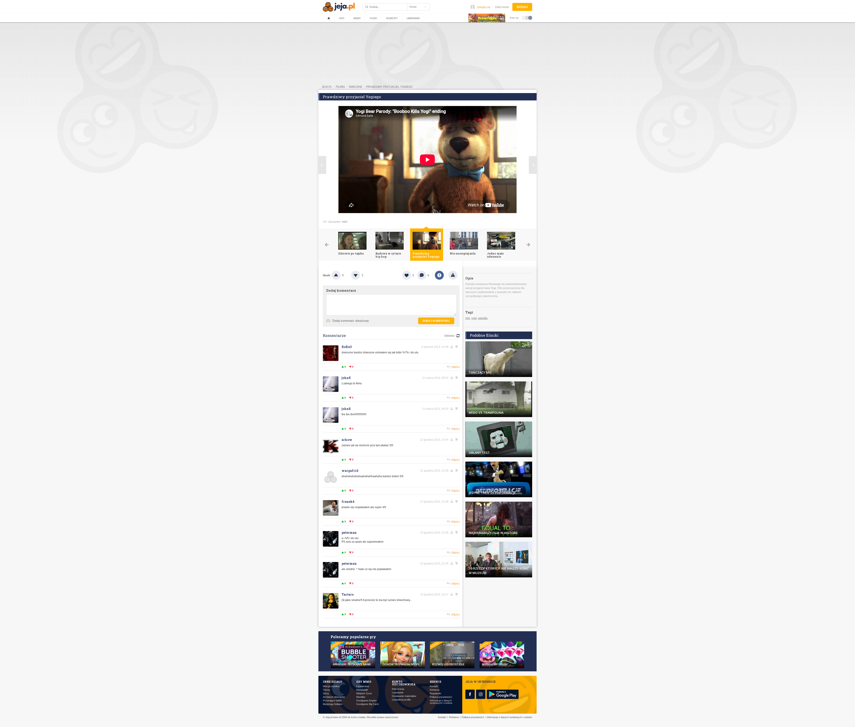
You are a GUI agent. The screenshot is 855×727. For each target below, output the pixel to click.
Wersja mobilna (331, 686)
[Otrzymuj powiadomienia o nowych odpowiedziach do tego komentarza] (457, 346)
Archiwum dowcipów (334, 697)
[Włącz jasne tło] (524, 17)
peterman (349, 532)
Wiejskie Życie (364, 693)
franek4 (348, 501)
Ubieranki (413, 18)
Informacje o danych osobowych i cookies (441, 701)
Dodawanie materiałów (404, 696)
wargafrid (350, 470)
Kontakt (434, 686)
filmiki (340, 87)
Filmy (373, 18)
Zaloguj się (483, 7)
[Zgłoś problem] (453, 275)
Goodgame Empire (366, 700)
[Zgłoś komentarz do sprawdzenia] (452, 346)
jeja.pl (327, 87)
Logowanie (397, 692)
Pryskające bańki (332, 700)
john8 (346, 378)
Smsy (326, 693)
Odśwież (449, 335)
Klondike (360, 697)
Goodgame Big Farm (367, 704)
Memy (357, 18)
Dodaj (522, 7)
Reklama (434, 690)
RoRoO (347, 347)
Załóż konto (502, 7)
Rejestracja (398, 689)
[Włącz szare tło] (527, 17)
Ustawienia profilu (401, 699)
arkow (347, 440)
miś (467, 318)
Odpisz (455, 367)
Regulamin (435, 693)
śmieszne (355, 87)
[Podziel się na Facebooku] (439, 275)
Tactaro (348, 594)
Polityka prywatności (441, 697)
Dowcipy (392, 18)
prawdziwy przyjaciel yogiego (389, 87)
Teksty (326, 690)
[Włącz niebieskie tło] (530, 17)
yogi (474, 318)
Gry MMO (363, 681)
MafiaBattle (362, 690)
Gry (341, 18)
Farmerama (362, 686)
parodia (482, 318)
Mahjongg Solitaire (332, 704)
